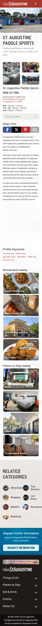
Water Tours (21, 253)
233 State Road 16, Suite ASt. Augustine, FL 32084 (14, 100)
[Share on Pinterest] (25, 130)
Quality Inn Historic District (19, 387)
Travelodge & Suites (15, 453)
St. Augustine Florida (28, 623)
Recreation (21, 257)
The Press (10, 357)
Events (7, 599)
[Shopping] (11, 497)
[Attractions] (11, 488)
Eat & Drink (10, 592)
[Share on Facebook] (7, 130)
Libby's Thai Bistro (14, 291)
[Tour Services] (31, 488)
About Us (8, 606)
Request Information (21, 548)
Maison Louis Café (15, 313)
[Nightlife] (11, 507)
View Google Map (12, 116)
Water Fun (32, 257)
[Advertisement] (21, 224)
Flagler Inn (10, 431)
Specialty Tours (9, 257)
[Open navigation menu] (33, 4)
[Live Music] (31, 497)
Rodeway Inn (11, 409)
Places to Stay (11, 584)
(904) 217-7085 (11, 93)
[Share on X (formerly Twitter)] (16, 130)
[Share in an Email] (34, 130)
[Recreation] (31, 507)
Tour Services (8, 253)
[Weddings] (11, 516)
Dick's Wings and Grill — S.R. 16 (20, 334)
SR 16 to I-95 (8, 260)
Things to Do (11, 577)
